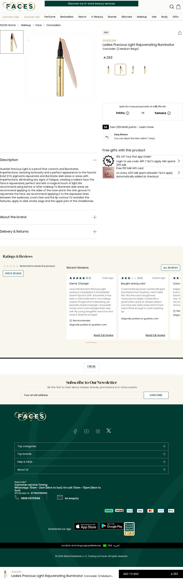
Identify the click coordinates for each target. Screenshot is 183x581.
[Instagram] (98, 431)
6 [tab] (144, 342)
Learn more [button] (146, 127)
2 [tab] (102, 342)
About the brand (13, 217)
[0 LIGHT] (144, 69)
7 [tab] (155, 342)
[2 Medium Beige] (120, 69)
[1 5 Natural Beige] (132, 69)
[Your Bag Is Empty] (178, 6)
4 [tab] (123, 342)
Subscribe (156, 395)
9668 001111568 (30, 498)
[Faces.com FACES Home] (19, 6)
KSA (110, 545)
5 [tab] (134, 342)
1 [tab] (91, 342)
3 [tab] (112, 342)
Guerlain (109, 40)
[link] (112, 17)
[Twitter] (109, 430)
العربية (116, 545)
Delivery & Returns (14, 231)
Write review (13, 273)
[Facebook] (75, 431)
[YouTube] (86, 431)
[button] (11, 17)
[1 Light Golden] (108, 69)
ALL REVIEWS (170, 267)
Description (9, 160)
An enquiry (72, 498)
